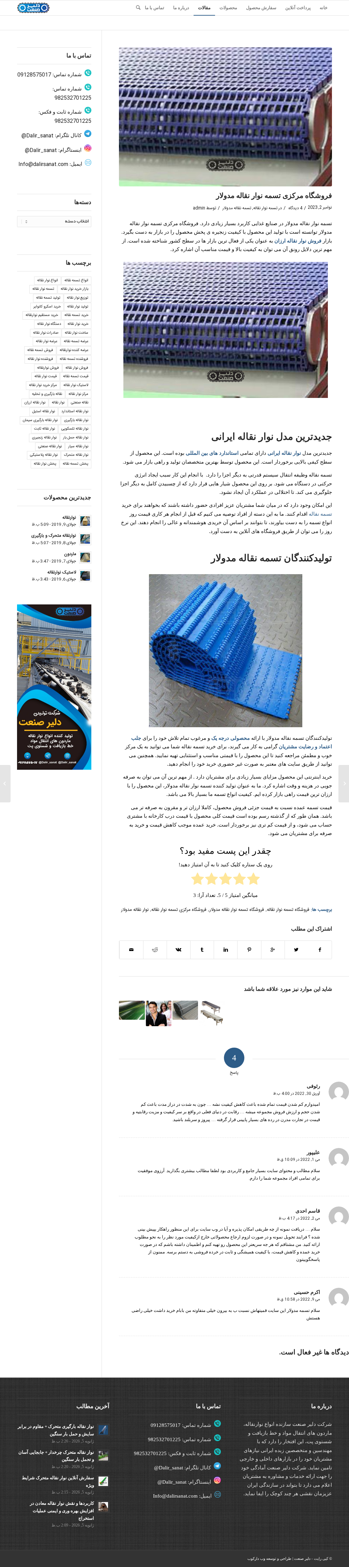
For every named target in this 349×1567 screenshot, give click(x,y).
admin (199, 208)
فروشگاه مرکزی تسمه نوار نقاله (179, 910)
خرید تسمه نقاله (76, 315)
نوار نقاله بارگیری (76, 420)
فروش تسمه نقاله (40, 350)
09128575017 (34, 75)
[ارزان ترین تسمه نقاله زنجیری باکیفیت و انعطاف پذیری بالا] (132, 1010)
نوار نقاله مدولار (135, 910)
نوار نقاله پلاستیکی (44, 455)
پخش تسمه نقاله (75, 464)
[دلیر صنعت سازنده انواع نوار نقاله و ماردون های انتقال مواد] (212, 1013)
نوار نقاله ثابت (44, 429)
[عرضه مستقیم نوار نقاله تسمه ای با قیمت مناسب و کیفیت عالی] (185, 1010)
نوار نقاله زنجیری (44, 438)
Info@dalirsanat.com (43, 164)
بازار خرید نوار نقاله (74, 289)
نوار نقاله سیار (78, 447)
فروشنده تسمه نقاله (74, 359)
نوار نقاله (291, 453)
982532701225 (73, 98)
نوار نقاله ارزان (35, 403)
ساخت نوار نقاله (76, 333)
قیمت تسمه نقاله (75, 376)
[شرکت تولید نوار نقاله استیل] (343, 783)
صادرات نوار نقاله (45, 333)
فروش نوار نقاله (76, 368)
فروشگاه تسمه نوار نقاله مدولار (236, 910)
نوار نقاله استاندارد (74, 412)
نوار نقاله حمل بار (75, 438)
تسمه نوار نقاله (265, 208)
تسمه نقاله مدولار (237, 208)
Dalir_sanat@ (37, 136)
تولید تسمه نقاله (48, 298)
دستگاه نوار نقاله (49, 324)
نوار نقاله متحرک (76, 455)
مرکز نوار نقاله (78, 394)
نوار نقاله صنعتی (50, 447)
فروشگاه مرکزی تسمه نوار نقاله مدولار (274, 195)
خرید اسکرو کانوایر (47, 307)
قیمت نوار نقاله (45, 376)
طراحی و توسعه (278, 1558)
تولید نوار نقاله (77, 307)
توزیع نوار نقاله (77, 298)
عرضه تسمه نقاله (76, 341)
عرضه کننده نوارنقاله (74, 350)
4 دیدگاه (294, 208)
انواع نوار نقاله (47, 281)
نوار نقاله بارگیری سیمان (40, 420)
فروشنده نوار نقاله (40, 359)
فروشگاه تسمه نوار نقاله (288, 910)
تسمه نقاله (320, 514)
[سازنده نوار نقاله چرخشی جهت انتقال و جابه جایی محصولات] (158, 1013)
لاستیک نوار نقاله (75, 385)
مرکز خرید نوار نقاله (43, 385)
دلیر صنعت (302, 1558)
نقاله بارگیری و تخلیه (47, 394)
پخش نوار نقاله (45, 464)
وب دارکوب (256, 1558)
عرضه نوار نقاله (46, 341)
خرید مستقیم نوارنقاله (42, 315)
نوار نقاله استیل (43, 412)
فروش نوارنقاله (48, 368)
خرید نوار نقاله (77, 324)
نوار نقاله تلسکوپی (74, 429)
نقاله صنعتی (79, 403)
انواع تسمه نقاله (76, 281)
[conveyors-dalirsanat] (225, 116)
